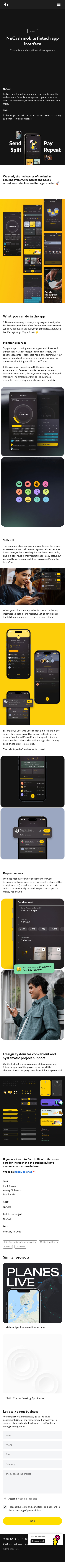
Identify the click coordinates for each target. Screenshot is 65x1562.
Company (10, 1464)
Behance (18, 1544)
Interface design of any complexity (20, 1242)
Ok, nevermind (38, 1541)
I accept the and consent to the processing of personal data (34, 1508)
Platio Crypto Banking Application (32, 1367)
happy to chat (23, 1172)
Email (8, 1454)
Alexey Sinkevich (12, 1190)
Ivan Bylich (9, 1194)
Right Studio (6, 4)
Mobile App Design (49, 1242)
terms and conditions (32, 1507)
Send (32, 1521)
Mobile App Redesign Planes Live (32, 1296)
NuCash (33, 31)
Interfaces (20, 1246)
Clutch (27, 1544)
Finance (7, 1246)
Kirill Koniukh (10, 1186)
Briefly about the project (18, 1474)
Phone (8, 1445)
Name (8, 1435)
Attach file (22, 1498)
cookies (41, 1536)
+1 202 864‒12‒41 (11, 1539)
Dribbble (7, 1544)
